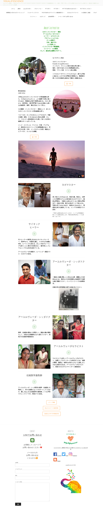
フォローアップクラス (33, 12)
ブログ (95, 12)
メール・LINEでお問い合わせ (65, 16)
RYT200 (47, 8)
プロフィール (37, 8)
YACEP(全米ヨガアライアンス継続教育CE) (52, 12)
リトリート (33, 16)
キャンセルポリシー (78, 447)
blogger (59, 461)
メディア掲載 (51, 402)
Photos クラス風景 (70, 447)
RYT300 (56, 8)
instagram (74, 455)
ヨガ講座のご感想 (85, 12)
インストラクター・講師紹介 (60, 447)
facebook (59, 455)
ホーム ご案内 (15, 8)
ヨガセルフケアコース (72, 12)
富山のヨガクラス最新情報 (51, 408)
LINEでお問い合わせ (32, 435)
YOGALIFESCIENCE (13, 1)
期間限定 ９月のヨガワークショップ (15, 12)
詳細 (70, 83)
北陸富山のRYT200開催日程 (51, 413)
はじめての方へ (27, 8)
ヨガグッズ (42, 16)
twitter (67, 455)
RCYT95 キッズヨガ (85, 8)
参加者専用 (51, 16)
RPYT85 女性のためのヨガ (69, 8)
